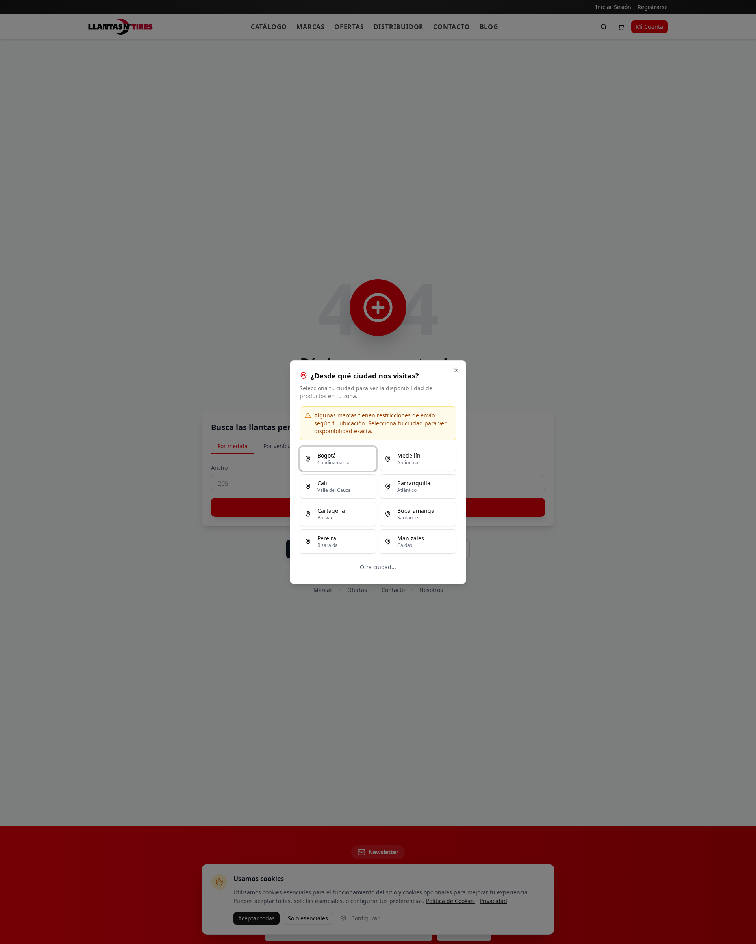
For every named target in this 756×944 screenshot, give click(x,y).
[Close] (456, 370)
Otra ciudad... (378, 567)
